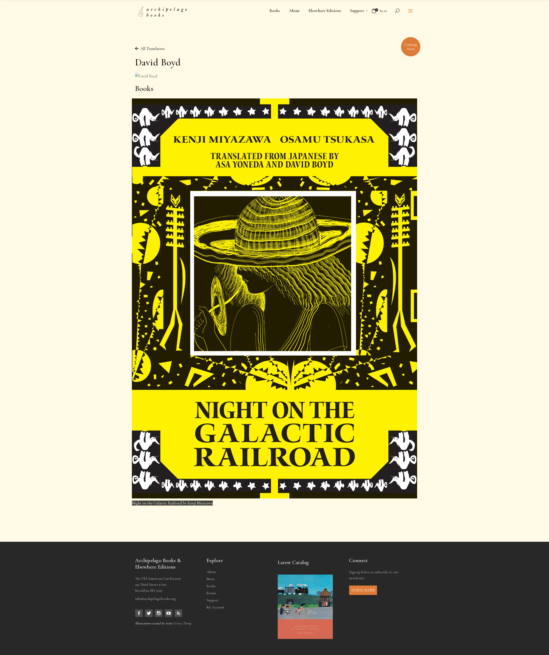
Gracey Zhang (182, 623)
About (211, 572)
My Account (215, 607)
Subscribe (363, 590)
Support (213, 600)
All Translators (150, 48)
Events (211, 593)
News (210, 579)
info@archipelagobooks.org (155, 598)
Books (211, 586)
